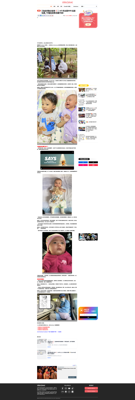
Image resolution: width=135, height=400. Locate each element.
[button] (57, 160)
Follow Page (83, 239)
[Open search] (96, 6)
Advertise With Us (91, 388)
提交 (88, 24)
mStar (41, 78)
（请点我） (60, 331)
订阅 (88, 317)
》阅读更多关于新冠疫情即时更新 (43, 327)
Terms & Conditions (91, 391)
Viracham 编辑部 (68, 15)
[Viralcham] (67, 2)
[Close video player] (73, 152)
